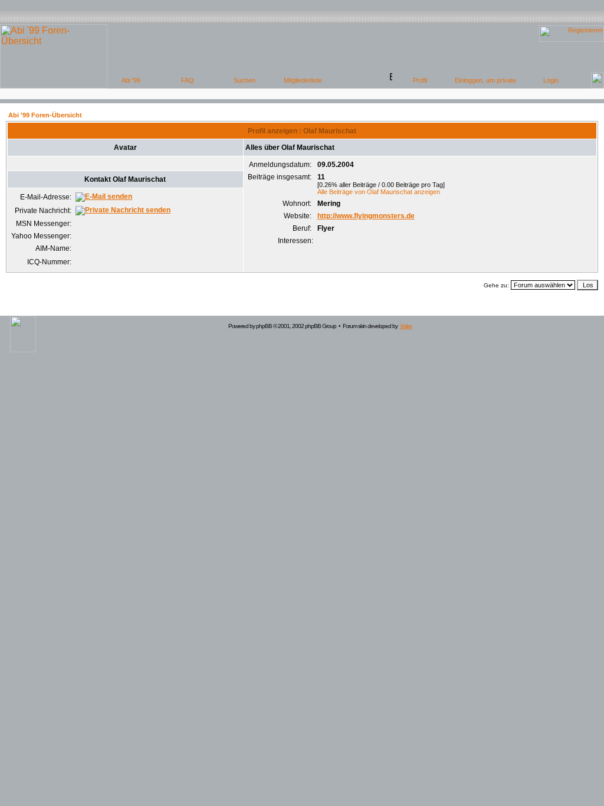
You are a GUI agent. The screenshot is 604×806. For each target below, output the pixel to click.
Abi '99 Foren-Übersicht (45, 115)
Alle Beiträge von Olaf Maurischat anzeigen (378, 191)
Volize (406, 326)
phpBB (264, 326)
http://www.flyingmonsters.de (366, 216)
